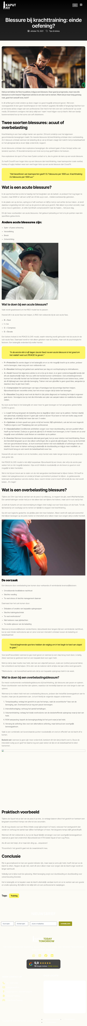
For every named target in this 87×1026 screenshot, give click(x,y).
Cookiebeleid (51, 1022)
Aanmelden (65, 924)
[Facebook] (46, 955)
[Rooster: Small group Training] (81, 4)
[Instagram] (40, 955)
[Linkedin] (52, 955)
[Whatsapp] (33, 955)
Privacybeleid (70, 1019)
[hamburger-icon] (75, 5)
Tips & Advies (54, 31)
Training (14, 896)
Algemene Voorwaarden (53, 1019)
